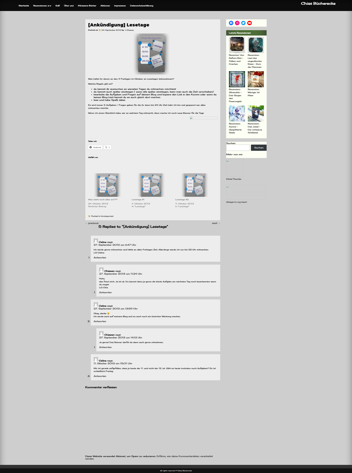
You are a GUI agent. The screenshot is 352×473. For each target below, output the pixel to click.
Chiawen (130, 30)
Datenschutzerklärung (141, 5)
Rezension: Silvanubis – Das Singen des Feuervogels (235, 95)
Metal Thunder (233, 179)
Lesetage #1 (138, 199)
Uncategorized (107, 216)
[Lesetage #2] (195, 185)
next (216, 223)
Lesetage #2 (182, 199)
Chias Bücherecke (318, 3)
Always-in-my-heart (236, 202)
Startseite (24, 5)
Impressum (120, 5)
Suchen (230, 143)
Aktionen (105, 5)
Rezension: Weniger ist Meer (254, 92)
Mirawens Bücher (87, 5)
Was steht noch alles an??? (103, 199)
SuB (57, 5)
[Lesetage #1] (152, 185)
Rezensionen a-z (42, 5)
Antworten (100, 257)
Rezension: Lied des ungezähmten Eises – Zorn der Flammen (255, 61)
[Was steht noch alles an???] (108, 185)
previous (91, 223)
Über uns (69, 5)
